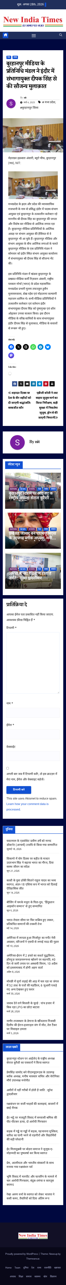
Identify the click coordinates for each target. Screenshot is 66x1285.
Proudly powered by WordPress (22, 1254)
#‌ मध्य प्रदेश (48, 102)
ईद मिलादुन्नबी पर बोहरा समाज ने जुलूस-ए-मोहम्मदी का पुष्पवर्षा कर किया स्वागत (30, 1151)
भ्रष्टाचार (57, 1267)
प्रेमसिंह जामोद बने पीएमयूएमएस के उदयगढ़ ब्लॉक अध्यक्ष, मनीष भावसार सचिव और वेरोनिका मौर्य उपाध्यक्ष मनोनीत (33, 1077)
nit (25, 98)
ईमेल (10, 725)
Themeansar (32, 1258)
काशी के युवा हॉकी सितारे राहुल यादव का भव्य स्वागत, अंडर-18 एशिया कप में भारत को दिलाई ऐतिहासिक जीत (32, 885)
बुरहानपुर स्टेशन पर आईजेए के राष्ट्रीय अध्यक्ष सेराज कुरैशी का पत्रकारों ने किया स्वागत (31, 499)
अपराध (13, 1276)
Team (17, 1267)
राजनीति (47, 1267)
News (23, 489)
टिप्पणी (11, 628)
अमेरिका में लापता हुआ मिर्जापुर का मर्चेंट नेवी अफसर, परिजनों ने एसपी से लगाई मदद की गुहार (33, 940)
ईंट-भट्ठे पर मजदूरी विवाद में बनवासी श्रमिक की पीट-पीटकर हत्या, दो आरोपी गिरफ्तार (32, 1120)
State (32, 489)
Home (8, 1267)
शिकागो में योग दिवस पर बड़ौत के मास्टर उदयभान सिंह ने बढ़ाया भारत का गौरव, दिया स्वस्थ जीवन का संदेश (30, 863)
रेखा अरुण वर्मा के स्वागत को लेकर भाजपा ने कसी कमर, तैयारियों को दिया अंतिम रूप (31, 1197)
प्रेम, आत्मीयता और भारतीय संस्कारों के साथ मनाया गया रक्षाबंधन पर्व (30, 1165)
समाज (53, 489)
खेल (45, 1276)
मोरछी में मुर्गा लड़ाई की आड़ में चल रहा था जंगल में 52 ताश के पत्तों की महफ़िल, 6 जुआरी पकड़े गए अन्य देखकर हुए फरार (33, 986)
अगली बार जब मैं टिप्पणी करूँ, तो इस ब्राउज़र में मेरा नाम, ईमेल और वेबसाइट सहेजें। (31, 777)
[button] (60, 35)
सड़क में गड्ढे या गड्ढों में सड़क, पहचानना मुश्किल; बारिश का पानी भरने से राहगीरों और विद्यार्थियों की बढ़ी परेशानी (32, 1136)
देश (9, 57)
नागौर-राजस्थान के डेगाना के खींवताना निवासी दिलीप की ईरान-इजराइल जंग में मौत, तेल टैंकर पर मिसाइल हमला (32, 1025)
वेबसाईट (10, 747)
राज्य (15, 57)
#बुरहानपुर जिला (29, 108)
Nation (13, 489)
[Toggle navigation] (34, 35)
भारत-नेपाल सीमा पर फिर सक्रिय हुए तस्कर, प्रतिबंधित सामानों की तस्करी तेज (30, 922)
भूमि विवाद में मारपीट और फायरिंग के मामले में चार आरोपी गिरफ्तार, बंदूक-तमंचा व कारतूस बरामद (32, 1181)
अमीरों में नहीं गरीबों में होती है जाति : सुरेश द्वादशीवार (30, 576)
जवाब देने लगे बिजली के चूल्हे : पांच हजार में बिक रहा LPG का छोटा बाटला (30, 1006)
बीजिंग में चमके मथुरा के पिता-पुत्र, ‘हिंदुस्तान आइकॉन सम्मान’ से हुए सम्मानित (30, 905)
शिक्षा (21, 1276)
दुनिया (25, 1267)
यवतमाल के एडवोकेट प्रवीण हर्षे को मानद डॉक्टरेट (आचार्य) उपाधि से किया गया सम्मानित (32, 843)
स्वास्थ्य (37, 1276)
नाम (9, 704)
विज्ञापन (53, 1276)
